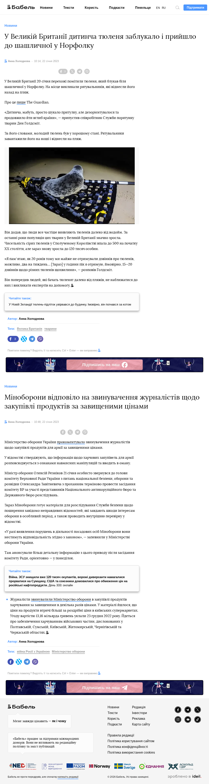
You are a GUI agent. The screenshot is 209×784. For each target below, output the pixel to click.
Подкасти (117, 7)
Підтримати (195, 7)
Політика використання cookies (131, 752)
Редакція (139, 707)
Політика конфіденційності (128, 746)
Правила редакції (121, 735)
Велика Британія (29, 328)
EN (158, 7)
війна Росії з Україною (33, 651)
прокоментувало (71, 442)
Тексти (68, 7)
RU (164, 7)
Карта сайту (141, 724)
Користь (91, 7)
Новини (46, 7)
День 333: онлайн (68, 581)
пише (21, 102)
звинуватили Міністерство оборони (61, 599)
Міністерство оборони (68, 651)
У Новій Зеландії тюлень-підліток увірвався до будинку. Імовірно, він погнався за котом (70, 304)
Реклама (138, 718)
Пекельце (143, 7)
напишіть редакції (68, 776)
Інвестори (139, 713)
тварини (50, 328)
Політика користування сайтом (131, 741)
